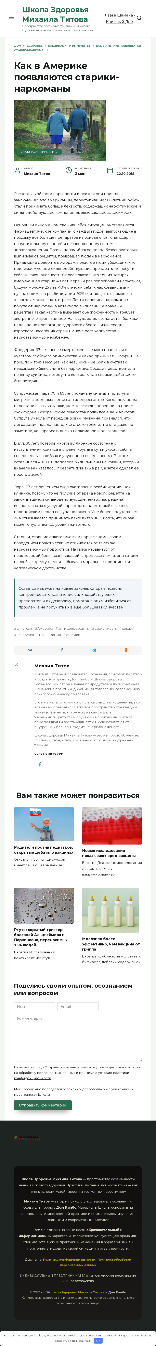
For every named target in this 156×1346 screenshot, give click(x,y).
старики (73, 635)
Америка (45, 628)
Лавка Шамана (119, 15)
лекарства (25, 635)
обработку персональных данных (47, 1073)
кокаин (128, 628)
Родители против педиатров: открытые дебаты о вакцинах (43, 850)
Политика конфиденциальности (69, 1259)
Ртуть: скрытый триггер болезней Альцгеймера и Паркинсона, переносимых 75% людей (40, 937)
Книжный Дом (119, 22)
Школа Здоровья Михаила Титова (78, 1292)
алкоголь (24, 628)
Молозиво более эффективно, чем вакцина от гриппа (111, 944)
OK (98, 1340)
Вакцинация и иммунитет (39, 151)
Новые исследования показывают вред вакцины (109, 853)
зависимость (106, 628)
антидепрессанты (73, 628)
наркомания (50, 635)
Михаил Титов (51, 665)
